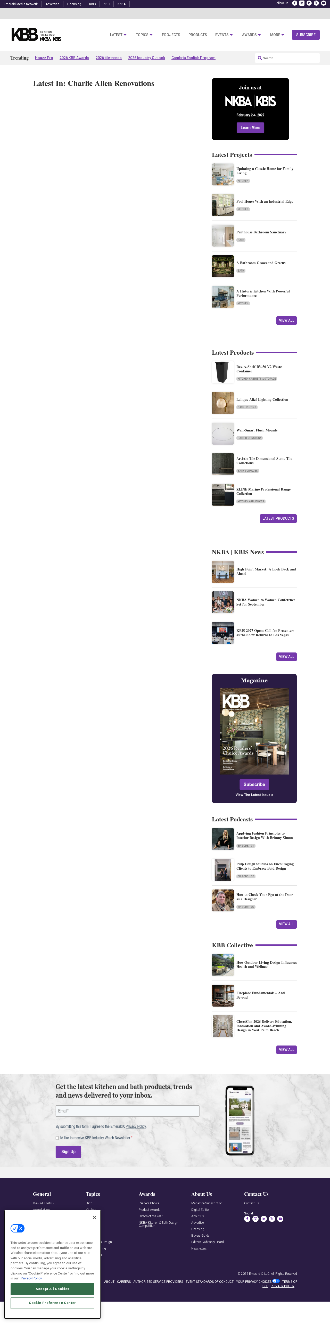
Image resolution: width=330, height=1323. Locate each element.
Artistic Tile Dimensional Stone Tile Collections (264, 461)
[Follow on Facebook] (294, 3)
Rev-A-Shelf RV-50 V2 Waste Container (259, 369)
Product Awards (149, 1210)
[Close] (94, 1217)
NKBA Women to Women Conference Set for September (265, 602)
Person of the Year (150, 1216)
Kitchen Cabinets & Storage (257, 378)
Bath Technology (249, 438)
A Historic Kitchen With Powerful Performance (263, 293)
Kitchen (243, 180)
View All (286, 320)
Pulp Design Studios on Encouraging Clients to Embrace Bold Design (265, 866)
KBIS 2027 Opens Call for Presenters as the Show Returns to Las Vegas (265, 633)
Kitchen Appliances (251, 501)
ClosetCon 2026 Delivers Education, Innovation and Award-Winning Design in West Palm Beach (264, 1026)
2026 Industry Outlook (146, 58)
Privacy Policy (31, 1278)
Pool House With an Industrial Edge (264, 201)
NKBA (122, 4)
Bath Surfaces (248, 470)
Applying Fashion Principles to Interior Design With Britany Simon (264, 835)
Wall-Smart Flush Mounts (256, 430)
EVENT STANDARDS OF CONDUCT (210, 1282)
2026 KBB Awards (74, 58)
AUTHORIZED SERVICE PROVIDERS (158, 1282)
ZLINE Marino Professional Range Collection (263, 491)
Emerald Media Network (21, 4)
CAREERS (124, 1282)
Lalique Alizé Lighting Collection (262, 399)
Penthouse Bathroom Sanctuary (261, 232)
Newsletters (199, 1248)
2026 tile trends (109, 58)
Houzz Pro (44, 58)
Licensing (74, 4)
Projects (171, 35)
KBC (107, 4)
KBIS (92, 4)
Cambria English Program (193, 58)
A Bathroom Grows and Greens (260, 262)
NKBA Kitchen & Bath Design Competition (158, 1224)
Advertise (52, 4)
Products (197, 35)
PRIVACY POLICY (282, 1286)
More (275, 35)
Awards (249, 35)
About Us (197, 1216)
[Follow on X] (316, 3)
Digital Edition (200, 1210)
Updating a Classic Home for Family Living (264, 171)
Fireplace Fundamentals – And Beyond (260, 995)
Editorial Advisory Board (207, 1242)
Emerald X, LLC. (259, 1274)
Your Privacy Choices (253, 1282)
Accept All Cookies (52, 1289)
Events (222, 35)
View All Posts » (43, 1203)
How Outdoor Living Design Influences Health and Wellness (266, 964)
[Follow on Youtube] (323, 3)
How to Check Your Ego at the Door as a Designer (264, 897)
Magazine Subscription (206, 1203)
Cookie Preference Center (52, 1303)
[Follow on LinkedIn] (309, 3)
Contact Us (251, 1203)
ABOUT (109, 1282)
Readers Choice (149, 1203)
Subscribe (306, 35)
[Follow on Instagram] (301, 3)
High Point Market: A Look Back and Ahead (266, 571)
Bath (241, 240)
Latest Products (278, 518)
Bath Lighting (247, 407)
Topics (142, 35)
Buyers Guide (200, 1235)
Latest (116, 35)
